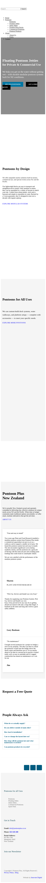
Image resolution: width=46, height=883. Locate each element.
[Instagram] (39, 767)
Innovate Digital (36, 877)
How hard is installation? (13, 732)
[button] (20, 204)
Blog (16, 873)
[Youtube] (33, 767)
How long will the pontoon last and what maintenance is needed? (18, 741)
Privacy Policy (9, 873)
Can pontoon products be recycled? (17, 747)
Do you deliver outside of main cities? (17, 728)
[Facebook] (26, 767)
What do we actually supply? (14, 723)
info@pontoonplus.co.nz (17, 828)
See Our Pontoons (13, 84)
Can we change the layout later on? (17, 736)
